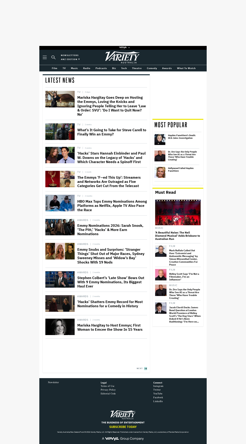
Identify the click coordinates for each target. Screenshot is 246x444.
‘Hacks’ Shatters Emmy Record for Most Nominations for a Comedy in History (110, 303)
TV (79, 92)
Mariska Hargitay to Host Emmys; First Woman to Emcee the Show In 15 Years (110, 327)
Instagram (158, 386)
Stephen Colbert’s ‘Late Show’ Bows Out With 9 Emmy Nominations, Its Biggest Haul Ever (110, 281)
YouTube (157, 393)
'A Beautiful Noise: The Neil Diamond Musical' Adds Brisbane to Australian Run (177, 236)
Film (172, 246)
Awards (82, 220)
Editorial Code (108, 393)
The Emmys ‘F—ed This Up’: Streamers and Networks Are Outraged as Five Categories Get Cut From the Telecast (109, 181)
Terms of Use (107, 386)
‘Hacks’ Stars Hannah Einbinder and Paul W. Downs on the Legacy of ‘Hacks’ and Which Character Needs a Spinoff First (111, 157)
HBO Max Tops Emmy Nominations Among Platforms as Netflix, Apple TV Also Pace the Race (112, 205)
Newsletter (53, 382)
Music (159, 228)
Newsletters (70, 55)
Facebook (158, 397)
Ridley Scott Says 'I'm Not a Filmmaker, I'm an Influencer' (184, 277)
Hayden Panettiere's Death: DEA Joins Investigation (182, 136)
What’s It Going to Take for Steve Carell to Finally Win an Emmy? (111, 132)
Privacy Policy (108, 389)
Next (140, 368)
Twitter (157, 389)
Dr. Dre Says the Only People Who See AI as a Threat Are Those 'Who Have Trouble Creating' (182, 156)
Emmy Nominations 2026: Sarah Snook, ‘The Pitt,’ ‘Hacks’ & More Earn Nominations (110, 229)
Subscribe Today (123, 427)
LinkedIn (158, 401)
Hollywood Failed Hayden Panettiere (181, 169)
